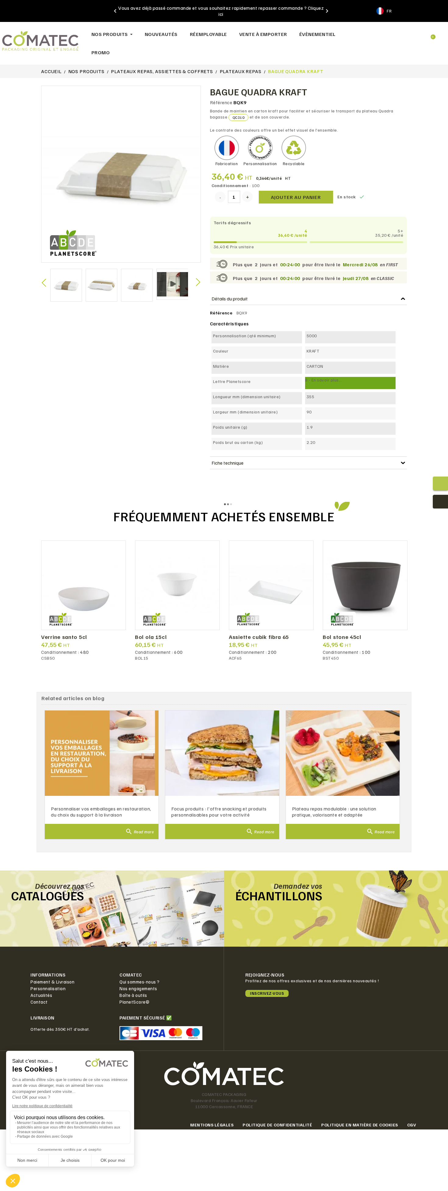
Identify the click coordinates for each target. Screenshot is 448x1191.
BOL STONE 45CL (342, 637)
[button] (388, 34)
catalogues (47, 895)
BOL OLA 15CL (151, 637)
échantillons (278, 895)
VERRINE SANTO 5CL (64, 637)
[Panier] (430, 34)
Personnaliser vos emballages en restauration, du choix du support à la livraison (101, 812)
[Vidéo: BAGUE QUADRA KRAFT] (173, 283)
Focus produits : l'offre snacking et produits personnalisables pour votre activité (219, 812)
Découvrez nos (59, 886)
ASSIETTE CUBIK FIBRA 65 (259, 637)
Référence (221, 102)
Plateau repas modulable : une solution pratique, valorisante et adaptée (334, 812)
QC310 (239, 117)
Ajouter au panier (296, 197)
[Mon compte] (409, 34)
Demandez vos (298, 886)
